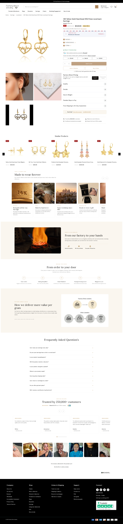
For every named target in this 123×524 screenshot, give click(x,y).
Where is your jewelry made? (61, 371)
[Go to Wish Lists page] (111, 7)
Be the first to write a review (61, 467)
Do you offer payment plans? (61, 385)
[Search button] (96, 6)
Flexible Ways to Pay (69, 100)
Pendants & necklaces (35, 496)
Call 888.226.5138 (87, 112)
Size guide (76, 496)
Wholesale (9, 496)
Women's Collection (34, 494)
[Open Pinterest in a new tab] (104, 490)
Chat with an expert (77, 112)
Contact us (77, 491)
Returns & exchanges (56, 494)
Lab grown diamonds (34, 507)
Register (107, 7)
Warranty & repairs (56, 496)
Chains (31, 489)
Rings (30, 499)
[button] (84, 17)
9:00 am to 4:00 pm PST (102, 498)
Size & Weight (67, 95)
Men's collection (33, 491)
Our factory (10, 491)
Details (65, 89)
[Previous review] (59, 411)
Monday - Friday (100, 495)
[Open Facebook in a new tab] (97, 490)
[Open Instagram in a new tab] (108, 490)
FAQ (75, 494)
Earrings (31, 504)
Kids (30, 509)
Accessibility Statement (13, 499)
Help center (77, 489)
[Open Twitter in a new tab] (101, 490)
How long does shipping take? (61, 376)
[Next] (106, 178)
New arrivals (32, 512)
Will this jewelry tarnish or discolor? (61, 362)
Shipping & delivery (56, 491)
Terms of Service (11, 504)
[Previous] (103, 178)
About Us (9, 489)
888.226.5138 (99, 493)
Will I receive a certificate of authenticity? (61, 390)
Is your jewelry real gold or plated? (61, 367)
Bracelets (31, 501)
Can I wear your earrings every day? (61, 348)
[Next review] (63, 411)
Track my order (55, 489)
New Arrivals (67, 11)
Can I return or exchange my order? (61, 381)
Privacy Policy (10, 501)
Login (102, 7)
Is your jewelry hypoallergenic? (61, 357)
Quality (65, 84)
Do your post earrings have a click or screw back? (61, 352)
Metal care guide (78, 499)
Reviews (9, 494)
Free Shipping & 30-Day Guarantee (74, 106)
